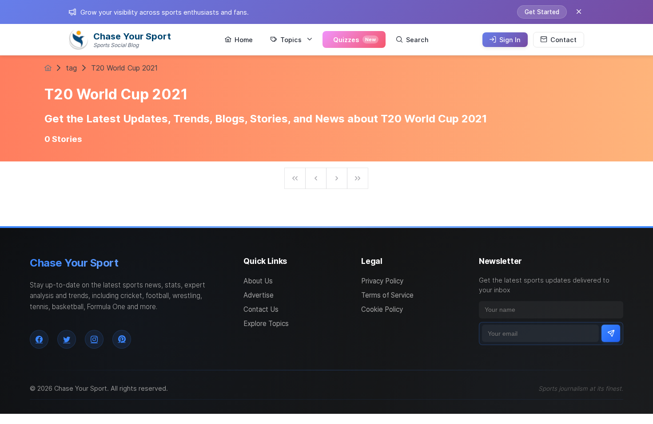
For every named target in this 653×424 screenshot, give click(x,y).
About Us (258, 281)
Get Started (542, 12)
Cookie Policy (382, 309)
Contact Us (261, 309)
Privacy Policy (382, 281)
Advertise (258, 295)
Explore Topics (266, 323)
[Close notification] (578, 12)
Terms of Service (387, 295)
